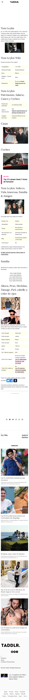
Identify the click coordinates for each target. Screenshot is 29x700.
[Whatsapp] (19, 419)
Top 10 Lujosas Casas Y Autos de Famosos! (15, 180)
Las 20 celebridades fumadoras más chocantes (20, 361)
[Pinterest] (16, 419)
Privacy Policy (10, 662)
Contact (3, 662)
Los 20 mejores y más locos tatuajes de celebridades (20, 370)
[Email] (22, 419)
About (2, 660)
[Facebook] (7, 419)
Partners (3, 658)
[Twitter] (13, 419)
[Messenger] (10, 419)
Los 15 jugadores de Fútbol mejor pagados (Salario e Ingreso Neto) (17, 677)
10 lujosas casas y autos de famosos (12, 554)
